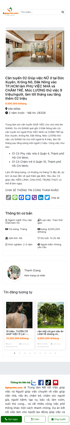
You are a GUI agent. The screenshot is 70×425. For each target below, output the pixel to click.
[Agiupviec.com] (34, 382)
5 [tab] (35, 353)
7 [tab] (45, 353)
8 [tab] (50, 353)
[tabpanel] (19, 325)
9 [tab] (55, 353)
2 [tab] (19, 353)
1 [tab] (14, 353)
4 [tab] (30, 353)
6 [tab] (40, 353)
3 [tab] (25, 353)
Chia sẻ (55, 197)
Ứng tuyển (60, 419)
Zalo (36, 419)
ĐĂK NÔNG (14, 108)
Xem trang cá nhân (34, 275)
